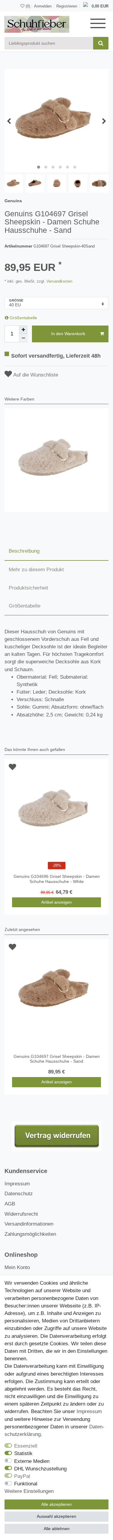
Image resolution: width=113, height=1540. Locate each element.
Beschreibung (24, 551)
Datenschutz (19, 1193)
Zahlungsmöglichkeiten (30, 1234)
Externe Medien (31, 1461)
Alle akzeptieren (56, 1504)
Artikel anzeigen (56, 902)
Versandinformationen (29, 1224)
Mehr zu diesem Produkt (36, 569)
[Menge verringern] (23, 338)
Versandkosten (58, 281)
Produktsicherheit (28, 588)
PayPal (22, 1476)
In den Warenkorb (68, 333)
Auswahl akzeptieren (56, 1516)
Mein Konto (17, 1267)
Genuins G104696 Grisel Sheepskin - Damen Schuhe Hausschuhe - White (57, 879)
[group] (56, 460)
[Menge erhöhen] (23, 330)
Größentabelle (22, 317)
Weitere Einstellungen (29, 1491)
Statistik (23, 1453)
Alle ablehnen (57, 1528)
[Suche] (100, 43)
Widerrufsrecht (21, 1214)
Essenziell (25, 1446)
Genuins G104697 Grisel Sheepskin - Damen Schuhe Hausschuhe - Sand (57, 1059)
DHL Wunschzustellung (40, 1469)
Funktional (25, 1484)
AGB (10, 1204)
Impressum (17, 1184)
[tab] (56, 551)
